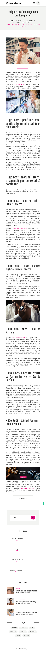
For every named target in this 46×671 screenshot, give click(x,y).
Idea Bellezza (19, 84)
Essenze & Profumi (21, 23)
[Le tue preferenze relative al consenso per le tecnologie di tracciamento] (43, 503)
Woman (26, 635)
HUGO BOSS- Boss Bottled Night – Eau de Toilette (23, 267)
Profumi (22, 631)
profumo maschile (20, 229)
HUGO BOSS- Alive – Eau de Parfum (23, 331)
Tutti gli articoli (25, 21)
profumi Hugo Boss (28, 488)
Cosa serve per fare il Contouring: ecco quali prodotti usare (26, 602)
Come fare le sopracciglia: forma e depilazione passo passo (26, 592)
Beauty (14, 628)
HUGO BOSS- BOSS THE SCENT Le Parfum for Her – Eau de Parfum (23, 376)
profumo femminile (19, 338)
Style (18, 635)
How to (18, 588)
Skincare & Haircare (21, 610)
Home (12, 21)
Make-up (23, 628)
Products (13, 631)
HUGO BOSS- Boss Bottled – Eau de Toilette (23, 202)
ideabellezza (23, 498)
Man (31, 628)
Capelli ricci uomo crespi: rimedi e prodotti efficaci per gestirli (26, 613)
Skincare (32, 631)
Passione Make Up (21, 599)
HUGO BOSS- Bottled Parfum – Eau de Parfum (23, 422)
